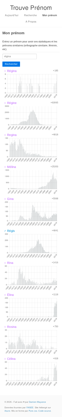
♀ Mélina (10, 167)
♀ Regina (10, 135)
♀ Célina (9, 358)
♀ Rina (8, 262)
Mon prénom (49, 15)
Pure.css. (33, 411)
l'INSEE (29, 407)
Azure (7, 411)
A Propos (31, 21)
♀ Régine (10, 103)
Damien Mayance (37, 402)
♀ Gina (9, 199)
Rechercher (11, 64)
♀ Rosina (10, 326)
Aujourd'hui (12, 15)
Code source (44, 411)
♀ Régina (10, 71)
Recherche (30, 15)
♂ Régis (9, 230)
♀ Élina (9, 294)
